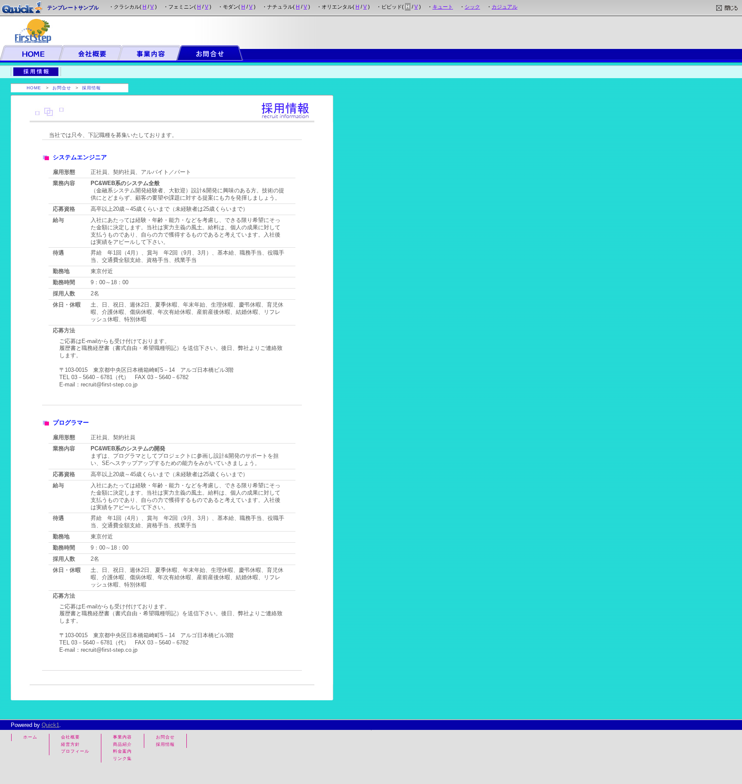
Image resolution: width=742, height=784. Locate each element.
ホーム (30, 737)
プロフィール (75, 751)
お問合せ (61, 87)
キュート (442, 7)
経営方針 (70, 744)
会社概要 (70, 737)
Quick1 (50, 725)
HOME (34, 87)
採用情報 (91, 87)
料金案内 (122, 751)
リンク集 (122, 758)
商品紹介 (122, 744)
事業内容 (122, 737)
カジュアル (504, 7)
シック (472, 7)
